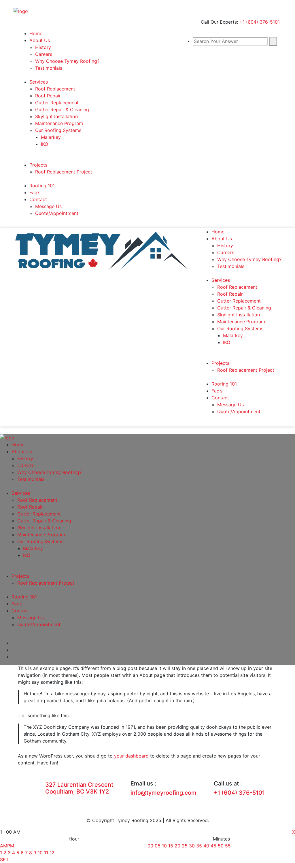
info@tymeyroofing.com (163, 792)
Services (38, 82)
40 (206, 846)
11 (46, 853)
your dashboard (131, 756)
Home (35, 33)
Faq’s (34, 192)
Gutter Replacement (57, 102)
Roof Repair (48, 96)
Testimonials (48, 68)
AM (3, 846)
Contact (38, 199)
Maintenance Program (59, 123)
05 (157, 846)
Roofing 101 (42, 185)
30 (192, 846)
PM (10, 846)
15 (170, 846)
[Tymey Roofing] (21, 11)
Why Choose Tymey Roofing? (67, 61)
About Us (39, 40)
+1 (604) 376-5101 (259, 22)
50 (221, 846)
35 (199, 846)
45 (213, 846)
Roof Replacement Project (63, 172)
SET (4, 859)
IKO (44, 144)
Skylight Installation (56, 116)
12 (52, 853)
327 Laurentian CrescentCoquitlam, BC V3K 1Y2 (79, 788)
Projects (38, 165)
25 (185, 846)
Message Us (48, 206)
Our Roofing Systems (58, 130)
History (43, 47)
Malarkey (51, 137)
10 (40, 853)
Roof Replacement (55, 89)
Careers (43, 54)
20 (177, 846)
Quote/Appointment (56, 213)
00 (150, 846)
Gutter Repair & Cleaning (62, 109)
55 (228, 846)
